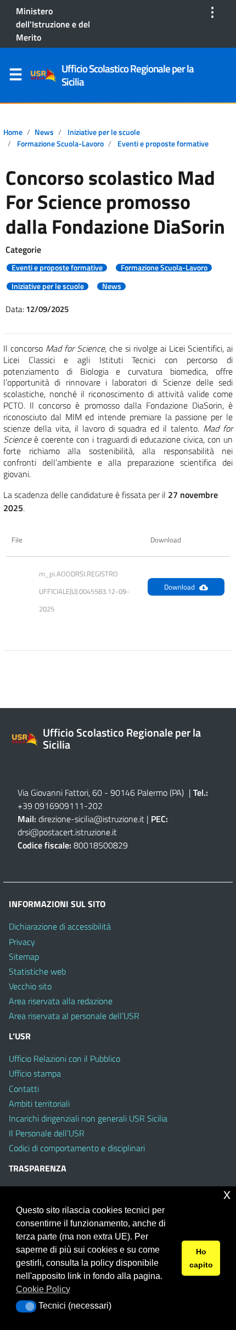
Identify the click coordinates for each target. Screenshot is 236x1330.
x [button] (227, 1194)
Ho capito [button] (201, 1258)
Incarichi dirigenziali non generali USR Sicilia (88, 1118)
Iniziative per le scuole (104, 132)
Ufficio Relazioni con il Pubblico (64, 1058)
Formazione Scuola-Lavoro (60, 144)
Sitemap (24, 956)
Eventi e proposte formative (163, 144)
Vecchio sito (30, 986)
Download (179, 586)
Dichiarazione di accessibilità (60, 926)
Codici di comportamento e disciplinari (77, 1147)
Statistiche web (37, 971)
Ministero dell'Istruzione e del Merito (53, 24)
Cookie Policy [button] (43, 1289)
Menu (15, 76)
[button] (26, 1306)
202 (95, 805)
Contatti (24, 1088)
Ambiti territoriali (39, 1103)
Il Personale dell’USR (47, 1133)
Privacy (22, 941)
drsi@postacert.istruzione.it (67, 832)
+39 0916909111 (51, 805)
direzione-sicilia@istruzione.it (91, 818)
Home (13, 132)
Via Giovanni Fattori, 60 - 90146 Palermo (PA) (101, 792)
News (44, 132)
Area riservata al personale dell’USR (74, 1015)
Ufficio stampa (35, 1073)
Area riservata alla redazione (61, 1001)
